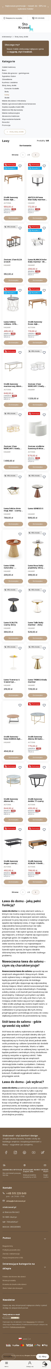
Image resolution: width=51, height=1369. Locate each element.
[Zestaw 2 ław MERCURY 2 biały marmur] (37, 366)
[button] (20, 534)
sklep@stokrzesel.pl (15, 1201)
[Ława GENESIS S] (37, 490)
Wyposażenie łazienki (11, 119)
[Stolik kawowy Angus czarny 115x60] (13, 843)
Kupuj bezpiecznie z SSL (13, 1257)
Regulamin (31, 1322)
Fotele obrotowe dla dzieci (14, 1276)
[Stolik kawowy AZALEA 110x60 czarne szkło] (37, 843)
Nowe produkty (9, 1280)
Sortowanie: (25, 145)
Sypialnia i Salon (9, 76)
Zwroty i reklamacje (11, 1254)
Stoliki (7, 97)
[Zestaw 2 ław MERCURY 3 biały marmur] (13, 428)
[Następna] (48, 7)
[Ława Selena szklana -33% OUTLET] (13, 303)
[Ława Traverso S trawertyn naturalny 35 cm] (13, 661)
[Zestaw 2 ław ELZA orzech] (13, 241)
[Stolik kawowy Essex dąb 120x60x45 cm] (13, 179)
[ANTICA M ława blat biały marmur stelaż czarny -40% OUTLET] (37, 179)
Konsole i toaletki (12, 88)
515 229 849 (39, 18)
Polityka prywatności (11, 1250)
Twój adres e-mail (11, 1314)
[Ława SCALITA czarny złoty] (13, 604)
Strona (15, 155)
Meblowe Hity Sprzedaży (12, 110)
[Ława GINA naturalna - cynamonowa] (13, 547)
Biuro (4, 70)
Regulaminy (8, 1246)
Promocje (6, 125)
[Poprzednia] (3, 7)
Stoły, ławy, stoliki (21, 37)
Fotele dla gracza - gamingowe (15, 73)
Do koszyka (13, 218)
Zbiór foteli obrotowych (13, 1288)
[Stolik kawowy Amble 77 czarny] (37, 781)
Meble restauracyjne (11, 113)
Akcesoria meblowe (10, 116)
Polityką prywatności (17, 1327)
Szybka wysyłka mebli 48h (13, 107)
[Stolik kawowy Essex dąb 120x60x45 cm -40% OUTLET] (37, 303)
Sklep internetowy (24, 1355)
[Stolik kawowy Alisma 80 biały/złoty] (13, 781)
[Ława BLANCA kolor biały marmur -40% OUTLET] (37, 241)
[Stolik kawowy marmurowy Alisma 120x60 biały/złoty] (13, 366)
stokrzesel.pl (7, 37)
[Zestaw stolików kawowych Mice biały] (37, 428)
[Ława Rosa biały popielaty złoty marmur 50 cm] (37, 547)
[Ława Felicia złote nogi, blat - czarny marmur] (13, 490)
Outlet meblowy (9, 67)
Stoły (7, 91)
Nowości (5, 122)
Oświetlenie (7, 79)
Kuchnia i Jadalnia (10, 82)
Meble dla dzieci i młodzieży (14, 101)
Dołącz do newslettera (15, 1318)
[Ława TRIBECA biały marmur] (37, 661)
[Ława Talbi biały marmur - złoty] (37, 604)
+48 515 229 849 (16, 1193)
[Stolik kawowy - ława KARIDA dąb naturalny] (13, 718)
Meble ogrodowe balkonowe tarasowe (19, 104)
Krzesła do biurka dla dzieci (14, 1284)
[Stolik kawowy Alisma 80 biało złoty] (37, 718)
